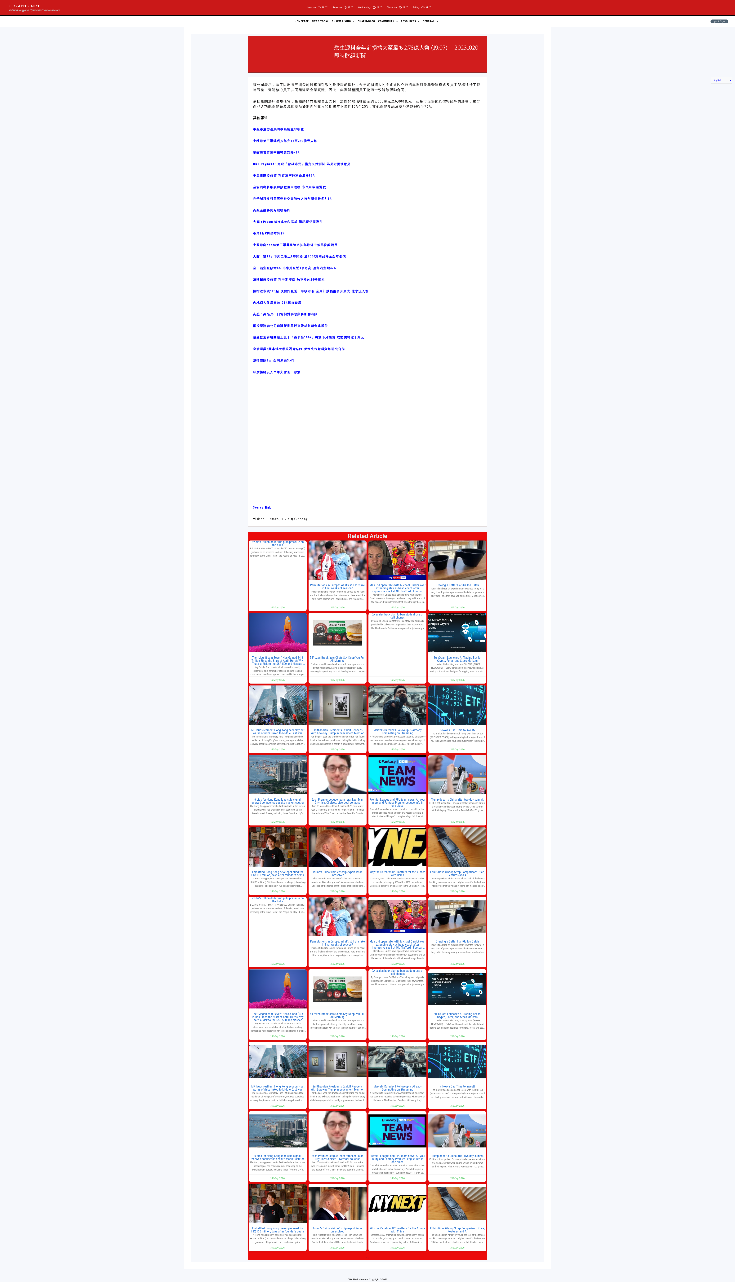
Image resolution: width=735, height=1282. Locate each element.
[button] (352, 21)
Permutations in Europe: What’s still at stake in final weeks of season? (337, 586)
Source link (262, 507)
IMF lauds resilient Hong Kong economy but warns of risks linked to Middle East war (278, 731)
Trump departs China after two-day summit (457, 799)
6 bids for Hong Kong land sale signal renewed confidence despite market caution (278, 801)
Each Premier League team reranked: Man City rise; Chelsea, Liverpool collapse (337, 801)
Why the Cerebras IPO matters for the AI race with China (397, 873)
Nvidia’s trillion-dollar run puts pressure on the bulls (278, 543)
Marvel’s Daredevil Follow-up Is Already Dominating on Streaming (397, 731)
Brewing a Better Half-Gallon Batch (457, 585)
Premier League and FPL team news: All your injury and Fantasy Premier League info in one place (397, 802)
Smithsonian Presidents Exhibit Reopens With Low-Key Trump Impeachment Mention (337, 731)
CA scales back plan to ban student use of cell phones (397, 616)
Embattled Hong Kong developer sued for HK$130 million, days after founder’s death (277, 873)
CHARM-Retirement (24, 6)
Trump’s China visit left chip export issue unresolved (338, 873)
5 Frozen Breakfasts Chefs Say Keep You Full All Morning (337, 659)
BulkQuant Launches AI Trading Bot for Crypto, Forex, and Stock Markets (457, 659)
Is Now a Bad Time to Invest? (457, 730)
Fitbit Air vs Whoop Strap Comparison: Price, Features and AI (457, 873)
